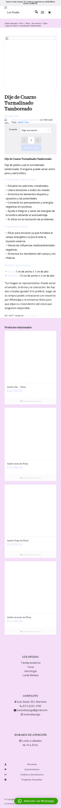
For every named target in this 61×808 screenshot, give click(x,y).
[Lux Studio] (25, 12)
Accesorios (28, 315)
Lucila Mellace (30, 675)
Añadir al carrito (31, 147)
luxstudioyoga (31, 714)
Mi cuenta (32, 764)
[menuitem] (35, 12)
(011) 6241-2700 (31, 706)
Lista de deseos (31, 769)
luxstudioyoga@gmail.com (31, 710)
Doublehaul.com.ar (13, 803)
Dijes (36, 315)
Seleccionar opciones (31, 401)
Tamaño (13, 129)
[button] (36, 801)
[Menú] (42, 12)
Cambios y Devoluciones (32, 774)
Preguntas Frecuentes (31, 779)
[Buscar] (35, 12)
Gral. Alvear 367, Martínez (31, 701)
